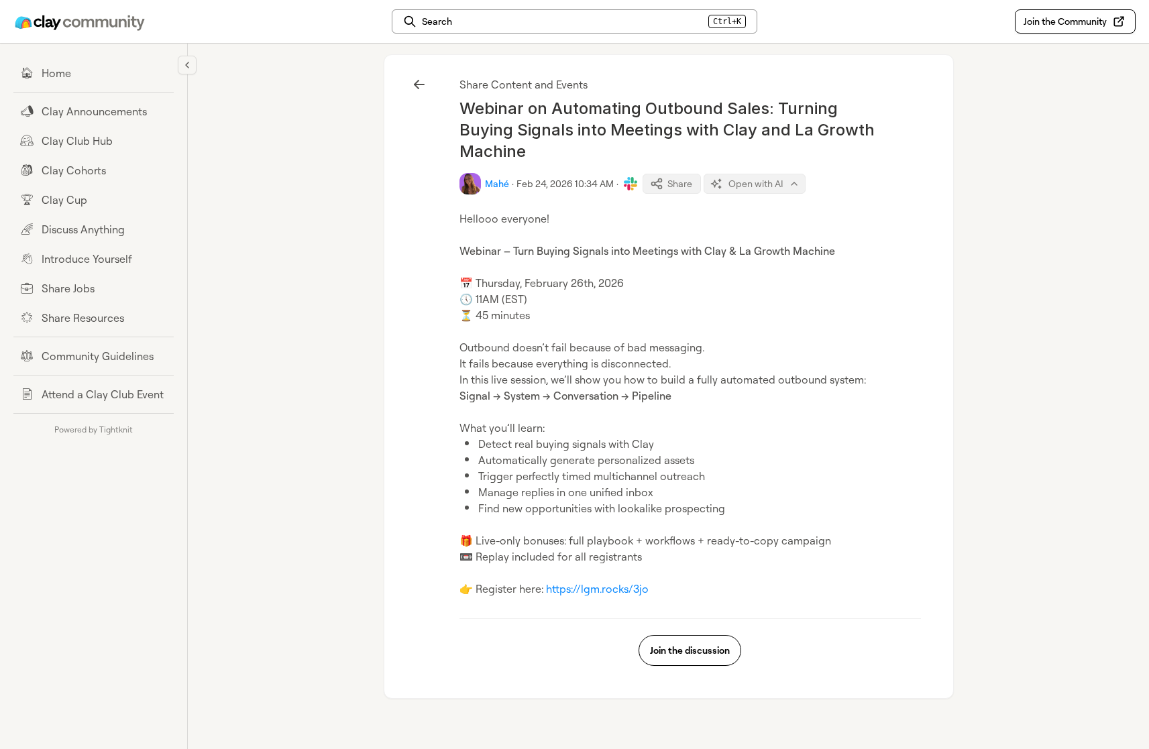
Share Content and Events (523, 84)
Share (679, 183)
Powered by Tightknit (93, 429)
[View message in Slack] (630, 183)
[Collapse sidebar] (187, 65)
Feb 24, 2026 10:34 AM (565, 183)
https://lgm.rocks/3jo (597, 588)
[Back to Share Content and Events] (419, 84)
